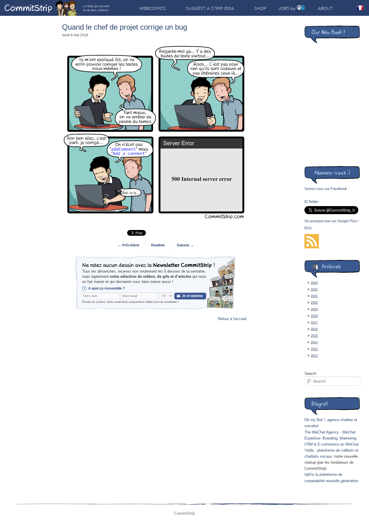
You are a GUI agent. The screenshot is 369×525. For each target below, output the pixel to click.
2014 (314, 342)
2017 (314, 322)
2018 (314, 315)
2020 (314, 302)
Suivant (185, 245)
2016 (314, 329)
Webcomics (152, 8)
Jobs (283, 8)
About (325, 8)
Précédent (128, 245)
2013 (314, 349)
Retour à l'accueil (232, 319)
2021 (314, 296)
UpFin (309, 474)
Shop (260, 8)
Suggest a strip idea (210, 8)
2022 (314, 289)
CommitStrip (41, 8)
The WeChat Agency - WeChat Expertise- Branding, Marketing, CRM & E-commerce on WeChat (331, 438)
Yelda (309, 450)
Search (310, 373)
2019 (314, 309)
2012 (314, 355)
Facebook (339, 189)
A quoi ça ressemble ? (106, 288)
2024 (314, 282)
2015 (314, 335)
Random (158, 245)
